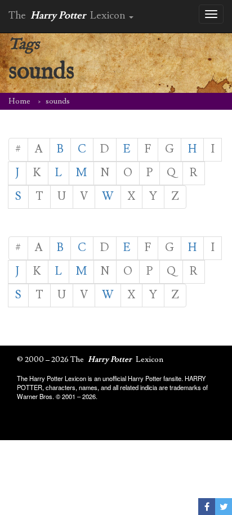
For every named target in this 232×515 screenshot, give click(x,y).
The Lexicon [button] (68, 15)
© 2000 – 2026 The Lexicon (90, 360)
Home (19, 101)
